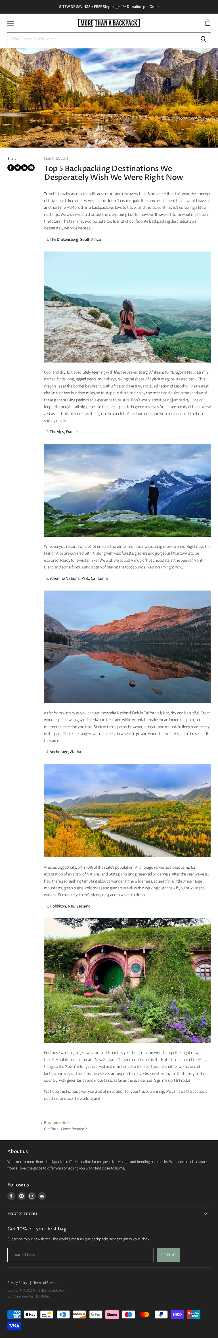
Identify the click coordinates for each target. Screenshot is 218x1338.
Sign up (168, 1254)
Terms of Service (45, 1282)
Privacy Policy (17, 1282)
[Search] (203, 38)
